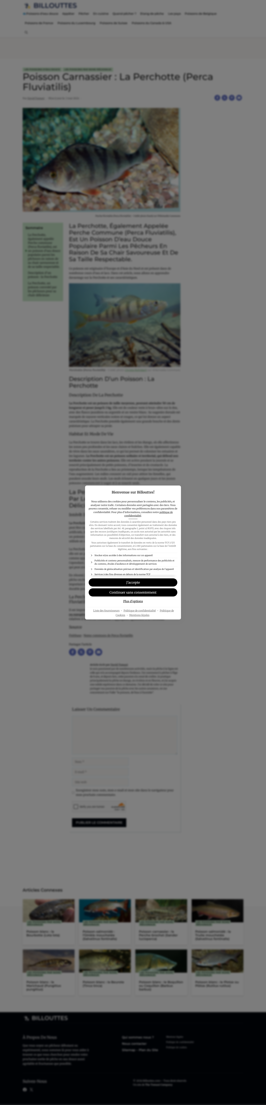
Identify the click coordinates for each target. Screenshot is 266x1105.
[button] (133, 582)
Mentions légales (139, 615)
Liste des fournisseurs (106, 610)
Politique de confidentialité (140, 610)
